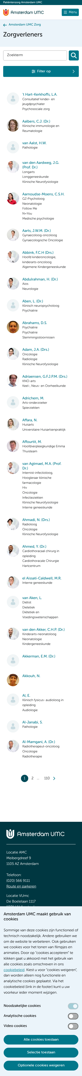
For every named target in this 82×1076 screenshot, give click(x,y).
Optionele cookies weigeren (41, 1065)
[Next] (54, 778)
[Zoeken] (74, 55)
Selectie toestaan (41, 1052)
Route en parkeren (21, 886)
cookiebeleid (14, 970)
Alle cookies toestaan (41, 1040)
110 (47, 778)
